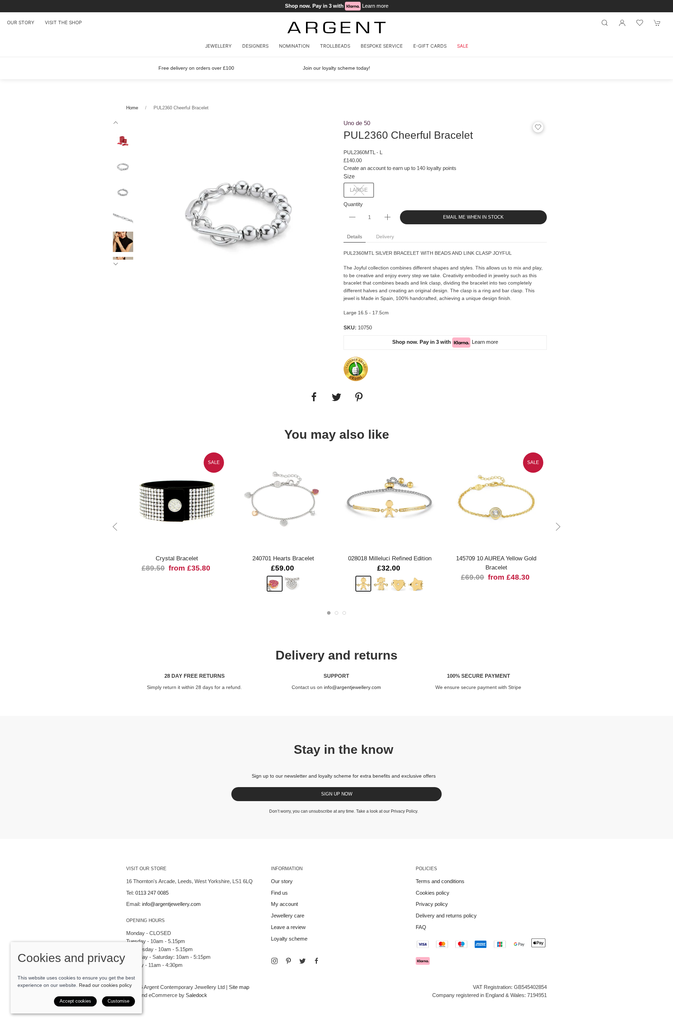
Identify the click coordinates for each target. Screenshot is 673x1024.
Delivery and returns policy (446, 916)
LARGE (359, 190)
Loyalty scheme (289, 939)
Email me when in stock (473, 217)
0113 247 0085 (152, 893)
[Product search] (604, 22)
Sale (462, 46)
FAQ (421, 927)
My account (284, 904)
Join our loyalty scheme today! (336, 68)
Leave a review (288, 927)
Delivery (385, 236)
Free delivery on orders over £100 (196, 68)
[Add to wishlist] (639, 22)
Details (354, 236)
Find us (279, 893)
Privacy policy (432, 904)
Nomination (294, 46)
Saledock (196, 995)
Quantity (353, 204)
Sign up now (336, 794)
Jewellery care (287, 916)
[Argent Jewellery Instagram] (274, 960)
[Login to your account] (622, 22)
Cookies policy (432, 893)
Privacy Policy (404, 811)
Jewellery (218, 46)
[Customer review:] (356, 368)
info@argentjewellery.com (352, 687)
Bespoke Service (382, 46)
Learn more (375, 6)
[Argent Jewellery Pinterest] (288, 960)
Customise (118, 1001)
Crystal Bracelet (177, 558)
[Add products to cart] (657, 22)
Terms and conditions (440, 881)
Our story (20, 22)
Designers (255, 46)
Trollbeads (335, 46)
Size (349, 176)
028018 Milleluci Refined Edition (389, 558)
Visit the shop (63, 22)
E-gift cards (430, 46)
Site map (239, 987)
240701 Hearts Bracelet (283, 558)
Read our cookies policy (105, 985)
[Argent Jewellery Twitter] (302, 960)
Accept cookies (75, 1001)
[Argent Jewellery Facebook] (316, 960)
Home (132, 107)
